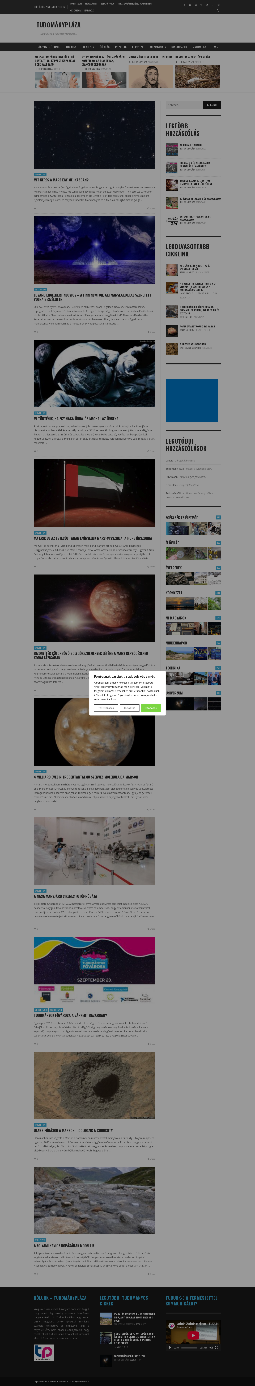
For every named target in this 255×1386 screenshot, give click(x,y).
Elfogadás (151, 708)
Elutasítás (129, 708)
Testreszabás (106, 708)
